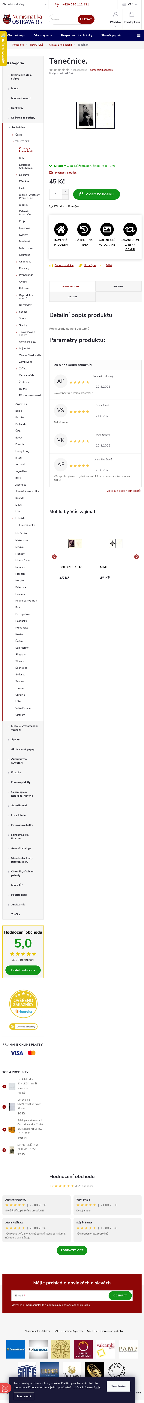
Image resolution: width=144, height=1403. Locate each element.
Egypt (18, 437)
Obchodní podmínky (13, 4)
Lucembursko (27, 525)
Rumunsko (21, 627)
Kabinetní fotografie (25, 213)
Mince (14, 88)
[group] (75, 556)
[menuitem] (16, 35)
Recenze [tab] (118, 286)
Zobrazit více (72, 1250)
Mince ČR (17, 885)
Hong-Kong (22, 451)
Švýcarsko (21, 681)
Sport (22, 318)
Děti (21, 158)
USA (18, 701)
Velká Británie (23, 708)
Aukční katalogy (21, 848)
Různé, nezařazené (30, 395)
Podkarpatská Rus (26, 600)
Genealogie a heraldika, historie (22, 794)
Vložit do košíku (100, 194)
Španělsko (21, 668)
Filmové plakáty (20, 782)
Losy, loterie (18, 815)
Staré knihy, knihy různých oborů (22, 860)
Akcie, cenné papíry (22, 749)
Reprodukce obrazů (26, 296)
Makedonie (21, 540)
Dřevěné (24, 181)
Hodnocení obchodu (72, 1176)
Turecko (20, 688)
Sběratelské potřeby (23, 118)
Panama (20, 594)
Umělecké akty (27, 342)
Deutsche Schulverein (26, 166)
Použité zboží (19, 895)
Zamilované (25, 362)
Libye (18, 505)
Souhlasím (118, 1386)
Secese (23, 312)
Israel (18, 458)
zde (97, 1387)
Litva (18, 511)
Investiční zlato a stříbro (21, 76)
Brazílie (19, 417)
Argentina (21, 404)
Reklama (24, 288)
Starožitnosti (19, 805)
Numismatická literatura (20, 836)
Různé (23, 389)
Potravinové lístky (22, 825)
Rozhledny (25, 305)
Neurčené (24, 255)
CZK (130, 4)
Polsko (19, 607)
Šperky (15, 739)
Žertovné (24, 382)
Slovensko (21, 661)
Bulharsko (21, 424)
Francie (19, 444)
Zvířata (23, 368)
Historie (23, 188)
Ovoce (23, 281)
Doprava (24, 175)
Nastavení (24, 1396)
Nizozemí (20, 574)
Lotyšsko (20, 518)
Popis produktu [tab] (72, 286)
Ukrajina (20, 695)
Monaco (20, 554)
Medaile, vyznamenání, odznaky (24, 728)
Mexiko (19, 547)
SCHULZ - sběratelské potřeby (105, 1331)
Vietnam (20, 715)
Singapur (20, 654)
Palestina (20, 587)
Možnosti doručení (66, 172)
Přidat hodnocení (23, 970)
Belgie (18, 411)
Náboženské (26, 248)
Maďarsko (21, 533)
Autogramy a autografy (19, 761)
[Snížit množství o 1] (65, 196)
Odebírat (120, 1295)
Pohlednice (18, 127)
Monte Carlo (22, 560)
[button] (75, 579)
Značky (15, 914)
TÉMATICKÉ (22, 141)
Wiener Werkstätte (30, 355)
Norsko (19, 580)
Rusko (19, 634)
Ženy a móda (26, 375)
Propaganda (26, 275)
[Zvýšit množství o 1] (65, 191)
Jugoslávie (21, 471)
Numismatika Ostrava (37, 1331)
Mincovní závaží (21, 98)
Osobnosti (25, 261)
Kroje (22, 221)
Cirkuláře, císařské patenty (22, 873)
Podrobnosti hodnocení (100, 69)
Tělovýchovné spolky (27, 333)
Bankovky (17, 108)
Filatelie (16, 772)
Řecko (19, 641)
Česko (18, 135)
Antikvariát (18, 904)
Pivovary (24, 268)
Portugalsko (22, 614)
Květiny (23, 235)
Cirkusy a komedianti (26, 150)
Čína (17, 431)
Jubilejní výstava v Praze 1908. (29, 196)
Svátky (23, 325)
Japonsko (20, 484)
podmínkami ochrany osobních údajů (68, 1305)
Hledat (86, 19)
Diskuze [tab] (72, 296)
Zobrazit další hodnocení (123, 491)
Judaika (23, 205)
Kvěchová (24, 228)
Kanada (19, 498)
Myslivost (24, 241)
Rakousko (21, 621)
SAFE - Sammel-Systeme (68, 1331)
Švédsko (20, 674)
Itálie (18, 478)
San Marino (22, 648)
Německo (20, 567)
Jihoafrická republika (27, 491)
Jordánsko (21, 464)
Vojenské (24, 348)
